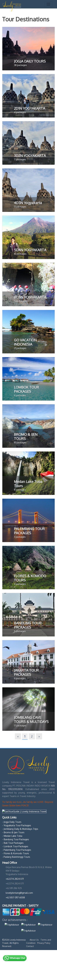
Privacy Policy (43, 943)
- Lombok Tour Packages (15, 846)
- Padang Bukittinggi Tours (16, 856)
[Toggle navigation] (48, 4)
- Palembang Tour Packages (16, 849)
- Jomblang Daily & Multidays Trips (20, 828)
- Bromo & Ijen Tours (13, 832)
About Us (34, 939)
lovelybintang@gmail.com (19, 892)
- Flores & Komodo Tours (15, 853)
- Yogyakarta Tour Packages (16, 825)
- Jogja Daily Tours (11, 821)
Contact (30, 946)
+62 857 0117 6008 (15, 897)
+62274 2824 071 (15, 878)
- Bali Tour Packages (13, 842)
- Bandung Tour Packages (15, 839)
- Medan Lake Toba (12, 835)
